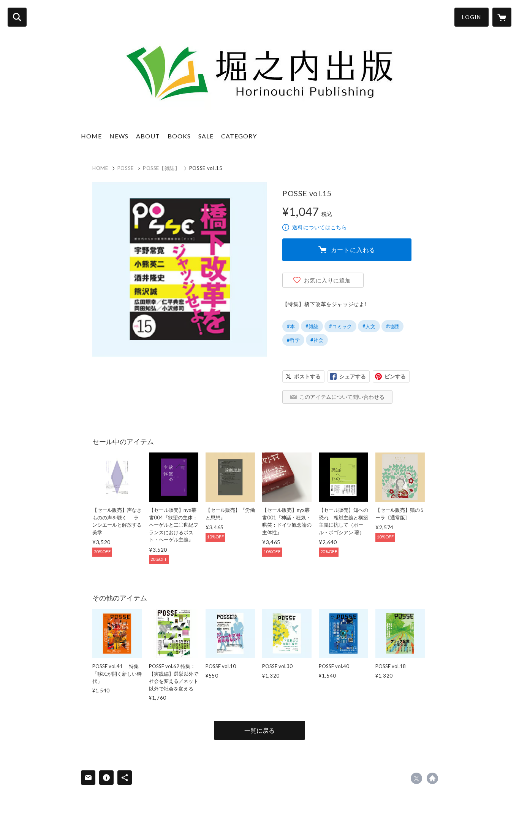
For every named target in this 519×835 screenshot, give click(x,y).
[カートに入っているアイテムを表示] (501, 17)
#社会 (316, 340)
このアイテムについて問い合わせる (342, 397)
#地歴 (392, 326)
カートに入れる (353, 249)
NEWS (118, 136)
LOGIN (471, 17)
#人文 (368, 326)
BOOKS (179, 136)
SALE (206, 136)
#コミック (340, 326)
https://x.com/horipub (416, 778)
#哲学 (293, 340)
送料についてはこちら (319, 227)
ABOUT (148, 136)
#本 (291, 326)
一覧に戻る (259, 730)
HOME (91, 136)
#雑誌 (311, 326)
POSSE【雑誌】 (161, 168)
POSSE (125, 168)
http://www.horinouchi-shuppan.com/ (432, 778)
